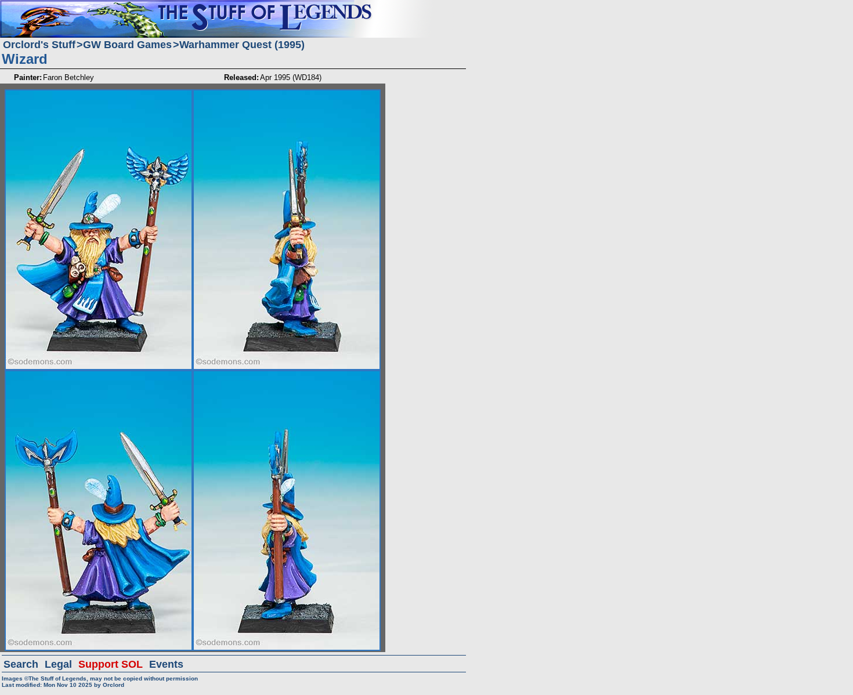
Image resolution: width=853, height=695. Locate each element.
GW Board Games (127, 44)
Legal (58, 664)
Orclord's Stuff (39, 44)
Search (20, 664)
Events (166, 664)
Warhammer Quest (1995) (242, 44)
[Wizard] (99, 94)
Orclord (113, 685)
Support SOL (110, 664)
